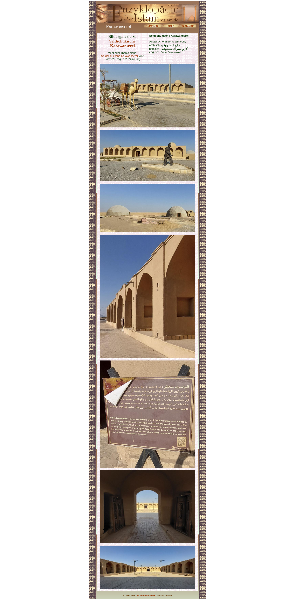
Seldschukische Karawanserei (122, 43)
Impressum (187, 25)
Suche (170, 25)
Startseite (153, 25)
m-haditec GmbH (146, 595)
